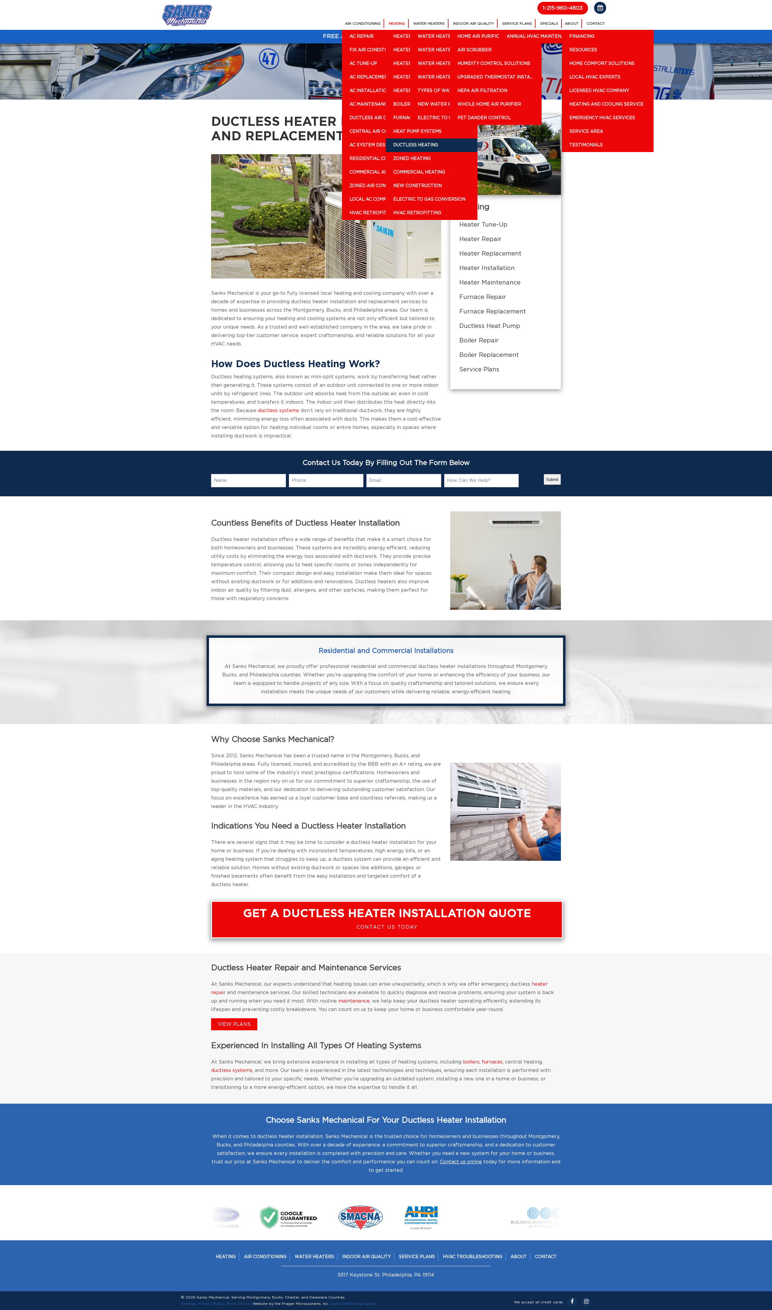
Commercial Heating (419, 172)
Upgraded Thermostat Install (496, 77)
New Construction (417, 186)
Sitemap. (189, 1303)
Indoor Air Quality (473, 23)
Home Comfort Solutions (601, 64)
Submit (552, 479)
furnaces (492, 1062)
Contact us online (461, 1161)
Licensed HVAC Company (599, 91)
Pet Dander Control (484, 118)
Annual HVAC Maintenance (540, 36)
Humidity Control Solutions (493, 64)
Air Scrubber (474, 50)
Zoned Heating (412, 159)
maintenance (354, 1001)
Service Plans (517, 23)
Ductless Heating (415, 145)
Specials (549, 23)
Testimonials (586, 145)
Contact (596, 23)
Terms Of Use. (239, 1303)
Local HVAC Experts (594, 77)
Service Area (586, 131)
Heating (397, 23)
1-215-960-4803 (563, 8)
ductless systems (278, 410)
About (571, 23)
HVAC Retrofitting (417, 213)
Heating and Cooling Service (606, 104)
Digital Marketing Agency (353, 1303)
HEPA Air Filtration (482, 91)
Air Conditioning (363, 23)
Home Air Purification (485, 36)
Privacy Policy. (211, 1303)
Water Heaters (429, 23)
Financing (581, 36)
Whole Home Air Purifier (489, 104)
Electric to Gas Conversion (429, 199)
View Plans (234, 1024)
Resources (583, 50)
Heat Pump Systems (417, 131)
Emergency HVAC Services (602, 118)
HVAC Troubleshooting (472, 1257)
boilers (471, 1062)
